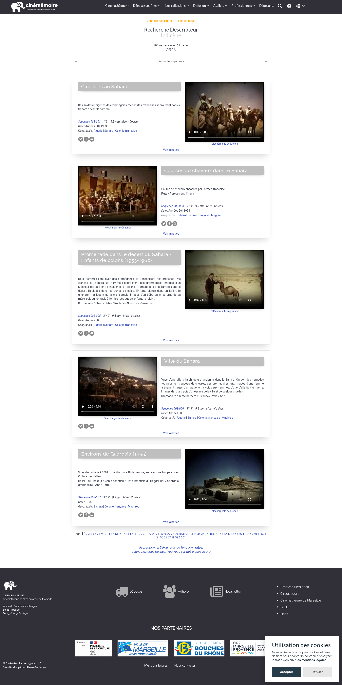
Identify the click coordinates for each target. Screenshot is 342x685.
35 (198, 533)
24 (157, 533)
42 (225, 533)
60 (180, 537)
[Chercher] (280, 5)
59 (176, 537)
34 (195, 533)
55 (161, 537)
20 (142, 533)
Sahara (108, 130)
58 (173, 537)
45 (236, 533)
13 (116, 533)
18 (135, 533)
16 (127, 533)
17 (131, 533)
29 (176, 533)
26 (165, 533)
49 (251, 533)
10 (104, 533)
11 (108, 533)
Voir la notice (171, 149)
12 (112, 533)
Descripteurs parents (171, 61)
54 (158, 537)
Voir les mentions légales (308, 660)
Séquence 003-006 (172, 408)
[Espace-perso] (289, 5)
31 (183, 533)
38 (210, 533)
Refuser (317, 672)
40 (217, 533)
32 (187, 533)
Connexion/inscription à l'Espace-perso (171, 20)
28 (172, 533)
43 (229, 533)
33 (191, 533)
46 (240, 533)
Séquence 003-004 (172, 206)
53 (266, 533)
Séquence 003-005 (89, 315)
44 (232, 533)
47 (244, 533)
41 (221, 533)
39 (214, 533)
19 (138, 533)
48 (247, 533)
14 (120, 533)
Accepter (286, 672)
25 (161, 533)
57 (169, 537)
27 (168, 533)
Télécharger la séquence (224, 143)
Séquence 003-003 (89, 121)
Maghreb (216, 215)
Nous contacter (184, 665)
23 (153, 533)
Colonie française (126, 130)
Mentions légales (155, 665)
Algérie (98, 130)
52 (262, 533)
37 (206, 533)
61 (184, 537)
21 (146, 533)
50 (255, 533)
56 (165, 537)
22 (150, 533)
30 (180, 533)
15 (123, 533)
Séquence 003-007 (89, 497)
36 (202, 533)
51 (259, 533)
